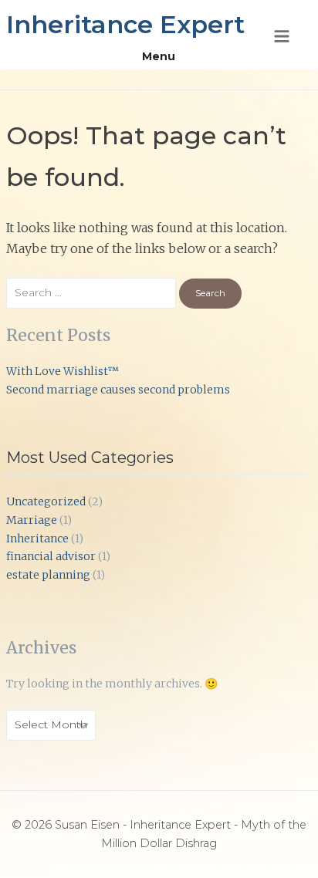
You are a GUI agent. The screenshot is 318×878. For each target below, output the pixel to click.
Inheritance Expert (125, 24)
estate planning (48, 575)
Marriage (31, 520)
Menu (158, 56)
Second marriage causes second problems (118, 390)
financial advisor (51, 556)
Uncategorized (46, 501)
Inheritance (37, 538)
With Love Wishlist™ (62, 371)
